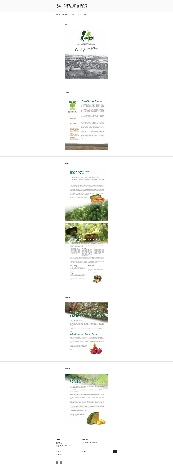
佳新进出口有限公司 (75, 5)
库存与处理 (71, 14)
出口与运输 (79, 14)
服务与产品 (64, 14)
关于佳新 (58, 14)
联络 (85, 14)
